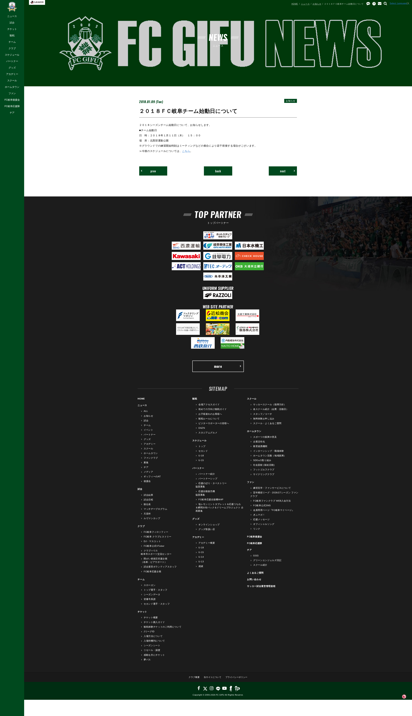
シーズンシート (152, 645)
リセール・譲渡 (152, 650)
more (218, 366)
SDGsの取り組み (262, 460)
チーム (12, 42)
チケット (12, 29)
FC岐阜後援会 (12, 99)
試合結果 (148, 495)
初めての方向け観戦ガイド (212, 409)
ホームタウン (12, 87)
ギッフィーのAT (152, 476)
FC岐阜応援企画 (152, 571)
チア (12, 112)
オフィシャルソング (263, 524)
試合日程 (148, 499)
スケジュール (12, 54)
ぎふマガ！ (259, 514)
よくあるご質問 (255, 572)
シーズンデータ (152, 594)
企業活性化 (259, 441)
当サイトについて (212, 677)
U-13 (201, 561)
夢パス (147, 659)
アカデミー (12, 74)
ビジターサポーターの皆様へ (213, 423)
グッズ (12, 67)
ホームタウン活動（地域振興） (269, 455)
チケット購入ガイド (154, 622)
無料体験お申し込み (263, 418)
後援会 (147, 481)
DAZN (201, 428)
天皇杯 (147, 513)
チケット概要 (151, 617)
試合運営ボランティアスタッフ (160, 566)
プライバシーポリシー (236, 677)
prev (153, 171)
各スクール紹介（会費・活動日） (270, 409)
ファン (12, 93)
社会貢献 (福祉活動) (264, 465)
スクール (12, 80)
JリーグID (149, 631)
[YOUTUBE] (224, 688)
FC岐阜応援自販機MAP (210, 499)
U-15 (201, 460)
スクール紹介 (260, 565)
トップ (202, 446)
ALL (146, 411)
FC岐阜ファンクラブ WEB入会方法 (272, 500)
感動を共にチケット (154, 655)
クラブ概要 (194, 677)
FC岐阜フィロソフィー (156, 532)
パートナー (12, 61)
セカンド (203, 451)
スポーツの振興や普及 (265, 437)
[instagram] (212, 688)
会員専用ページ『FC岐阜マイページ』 (273, 510)
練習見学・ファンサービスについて (272, 488)
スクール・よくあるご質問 (267, 423)
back (218, 171)
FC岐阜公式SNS (262, 505)
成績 (200, 566)
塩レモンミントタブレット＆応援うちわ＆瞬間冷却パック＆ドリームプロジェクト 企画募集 (219, 507)
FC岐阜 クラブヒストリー (157, 536)
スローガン (149, 585)
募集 (146, 462)
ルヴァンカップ (152, 518)
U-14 (201, 557)
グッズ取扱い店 (206, 529)
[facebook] (198, 688)
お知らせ (317, 4)
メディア (148, 472)
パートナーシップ (207, 478)
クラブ (12, 48)
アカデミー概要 (206, 543)
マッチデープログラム (155, 509)
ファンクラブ (151, 458)
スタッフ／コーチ (262, 414)
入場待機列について (154, 640)
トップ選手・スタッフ (155, 590)
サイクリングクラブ (263, 474)
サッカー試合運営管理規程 (261, 586)
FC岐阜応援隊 (12, 106)
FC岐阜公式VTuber (154, 546)
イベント (148, 430)
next (283, 171)
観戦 (12, 35)
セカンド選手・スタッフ (157, 604)
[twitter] (205, 688)
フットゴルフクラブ (263, 469)
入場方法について (153, 636)
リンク (256, 528)
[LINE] (218, 688)
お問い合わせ (254, 579)
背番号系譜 (149, 599)
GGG (256, 555)
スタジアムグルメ (207, 432)
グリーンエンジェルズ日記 (267, 560)
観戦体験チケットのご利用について (162, 626)
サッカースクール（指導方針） (269, 404)
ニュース (12, 16)
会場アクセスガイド (209, 404)
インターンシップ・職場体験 (268, 451)
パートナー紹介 (206, 474)
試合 (12, 22)
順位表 (147, 504)
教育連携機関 (260, 446)
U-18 (201, 455)
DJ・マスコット (152, 541)
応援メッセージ (261, 519)
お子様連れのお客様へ (210, 414)
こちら (186, 151)
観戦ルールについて (209, 418)
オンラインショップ (209, 524)
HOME (294, 4)
